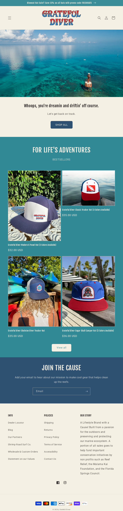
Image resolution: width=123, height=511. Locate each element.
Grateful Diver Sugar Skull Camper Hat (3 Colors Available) (88, 330)
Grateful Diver (65, 509)
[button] (9, 17)
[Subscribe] (86, 391)
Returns (48, 430)
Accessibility (50, 451)
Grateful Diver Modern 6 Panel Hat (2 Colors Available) (32, 245)
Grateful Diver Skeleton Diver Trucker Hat (26, 330)
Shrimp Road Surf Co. (19, 444)
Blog (10, 430)
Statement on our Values (21, 459)
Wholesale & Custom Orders (23, 451)
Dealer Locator (16, 422)
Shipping (48, 422)
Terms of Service (53, 444)
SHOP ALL (61, 124)
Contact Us (50, 459)
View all (61, 347)
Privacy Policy (51, 437)
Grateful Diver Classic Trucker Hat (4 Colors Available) (86, 210)
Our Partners (15, 437)
